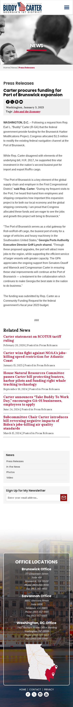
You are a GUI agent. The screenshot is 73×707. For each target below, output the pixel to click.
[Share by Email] (21, 102)
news (14, 67)
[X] (34, 694)
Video (9, 477)
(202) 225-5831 (40, 634)
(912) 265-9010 (40, 584)
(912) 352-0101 (40, 611)
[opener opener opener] (66, 7)
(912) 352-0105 (39, 615)
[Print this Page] (17, 102)
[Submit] (63, 497)
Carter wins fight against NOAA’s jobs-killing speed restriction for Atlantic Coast (35, 356)
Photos (10, 472)
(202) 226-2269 (38, 638)
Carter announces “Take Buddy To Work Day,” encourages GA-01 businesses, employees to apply (36, 400)
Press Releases (15, 461)
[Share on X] (12, 102)
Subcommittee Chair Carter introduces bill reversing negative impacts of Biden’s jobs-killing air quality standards (35, 422)
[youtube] (46, 694)
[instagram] (40, 694)
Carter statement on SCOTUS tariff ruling (32, 338)
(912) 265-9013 (39, 588)
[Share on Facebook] (8, 102)
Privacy (49, 689)
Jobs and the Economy (26, 111)
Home (6, 67)
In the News (13, 466)
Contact (35, 689)
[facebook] (28, 694)
